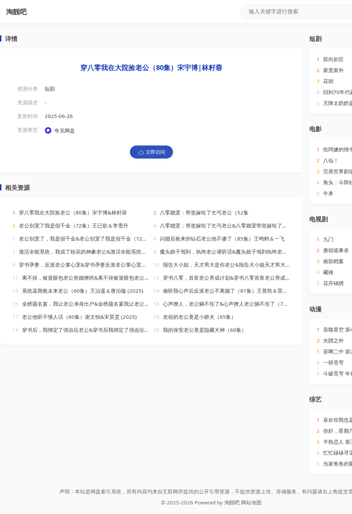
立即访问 (155, 152)
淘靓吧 (232, 502)
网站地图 (251, 502)
